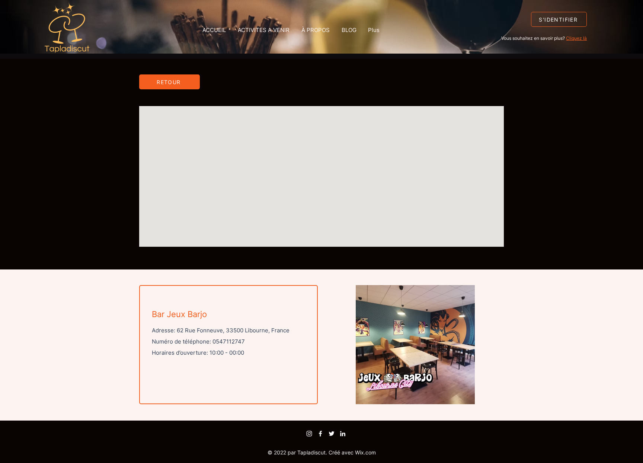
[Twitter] (331, 433)
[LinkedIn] (342, 433)
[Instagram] (309, 433)
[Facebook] (320, 433)
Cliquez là (576, 38)
